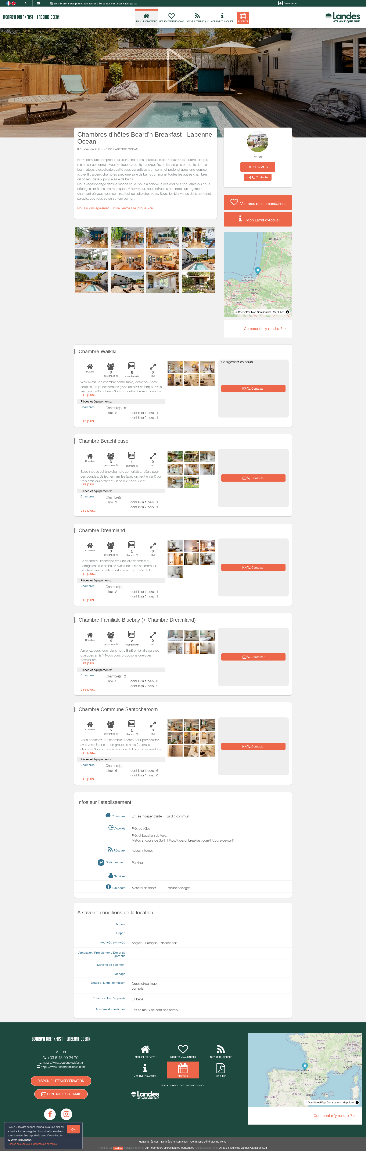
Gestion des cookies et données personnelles (32, 1144)
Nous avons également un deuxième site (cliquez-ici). (115, 208)
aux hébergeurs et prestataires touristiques (169, 1147)
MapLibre (278, 312)
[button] (258, 177)
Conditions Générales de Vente (208, 1141)
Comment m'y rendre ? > (265, 329)
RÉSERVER (257, 167)
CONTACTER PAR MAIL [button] (63, 1094)
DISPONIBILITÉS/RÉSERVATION (61, 1081)
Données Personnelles (174, 1141)
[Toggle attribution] (287, 312)
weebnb (118, 1148)
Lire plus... (88, 395)
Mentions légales (148, 1141)
